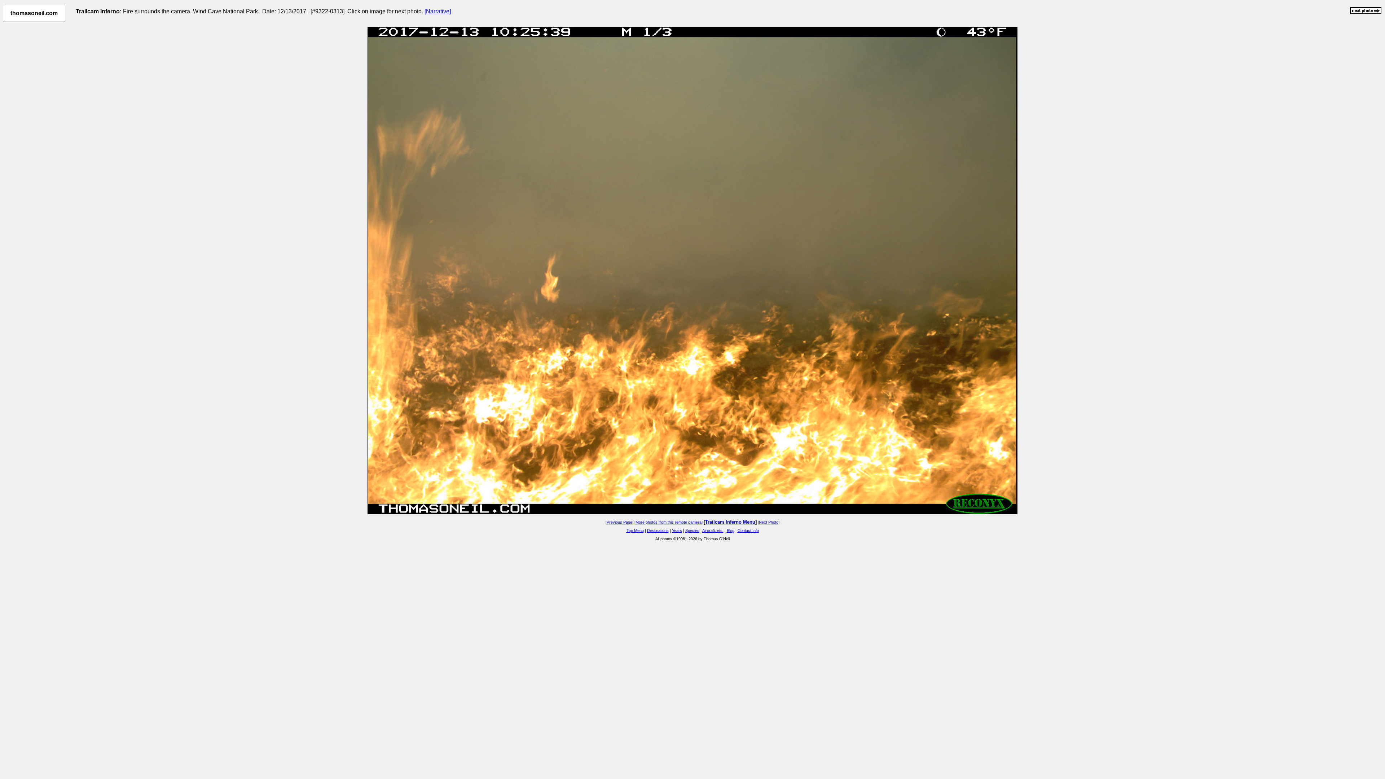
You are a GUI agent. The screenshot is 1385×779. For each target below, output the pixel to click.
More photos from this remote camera (669, 522)
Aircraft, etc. (713, 530)
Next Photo (768, 522)
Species (692, 530)
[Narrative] (438, 11)
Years (677, 530)
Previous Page (619, 522)
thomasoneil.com (34, 13)
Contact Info (748, 530)
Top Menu (635, 530)
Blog (730, 530)
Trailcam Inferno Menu (730, 522)
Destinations (658, 530)
